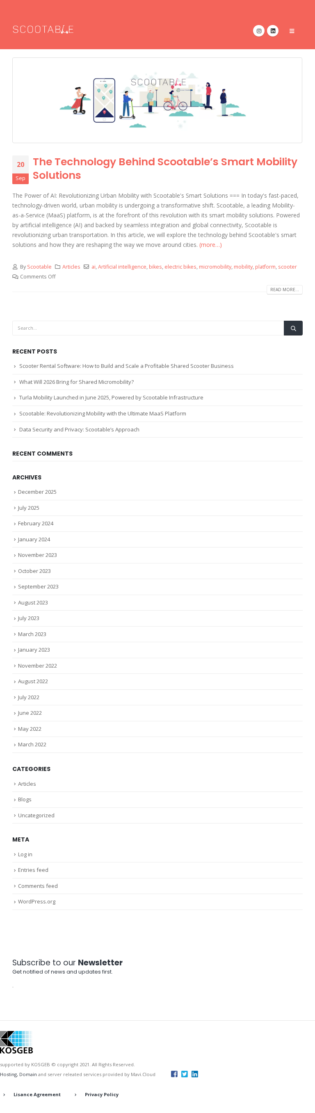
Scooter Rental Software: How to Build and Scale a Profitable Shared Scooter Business (126, 365)
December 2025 (37, 491)
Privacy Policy (102, 1094)
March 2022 (32, 744)
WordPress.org (36, 901)
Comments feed (38, 885)
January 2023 (34, 649)
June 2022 (30, 712)
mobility (243, 266)
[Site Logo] (43, 29)
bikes (155, 266)
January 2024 (34, 539)
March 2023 (32, 634)
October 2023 (34, 571)
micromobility (215, 266)
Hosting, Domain (18, 1074)
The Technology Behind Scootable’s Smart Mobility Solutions (165, 168)
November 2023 (37, 555)
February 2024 (35, 523)
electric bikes (180, 266)
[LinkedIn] (272, 30)
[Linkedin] (195, 1074)
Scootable (39, 266)
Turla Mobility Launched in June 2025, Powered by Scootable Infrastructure (111, 397)
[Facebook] (174, 1074)
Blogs (25, 799)
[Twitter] (184, 1074)
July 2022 (28, 697)
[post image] (157, 100)
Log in (25, 854)
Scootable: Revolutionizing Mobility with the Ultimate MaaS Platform (102, 413)
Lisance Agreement (37, 1094)
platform (265, 266)
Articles (71, 266)
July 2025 (28, 507)
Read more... (284, 289)
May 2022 (29, 728)
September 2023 (38, 586)
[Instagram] (259, 30)
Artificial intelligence (122, 266)
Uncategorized (36, 815)
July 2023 (28, 618)
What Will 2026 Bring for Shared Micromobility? (76, 381)
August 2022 (33, 681)
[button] (291, 31)
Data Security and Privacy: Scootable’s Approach (79, 429)
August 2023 (33, 602)
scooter (287, 266)
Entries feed (33, 870)
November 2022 (37, 665)
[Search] (293, 328)
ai (93, 266)
